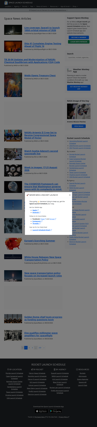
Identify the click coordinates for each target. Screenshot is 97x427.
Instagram (36, 221)
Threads (35, 223)
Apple (34, 210)
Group (52, 219)
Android (35, 212)
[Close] (69, 195)
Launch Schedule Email (41, 230)
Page (43, 219)
